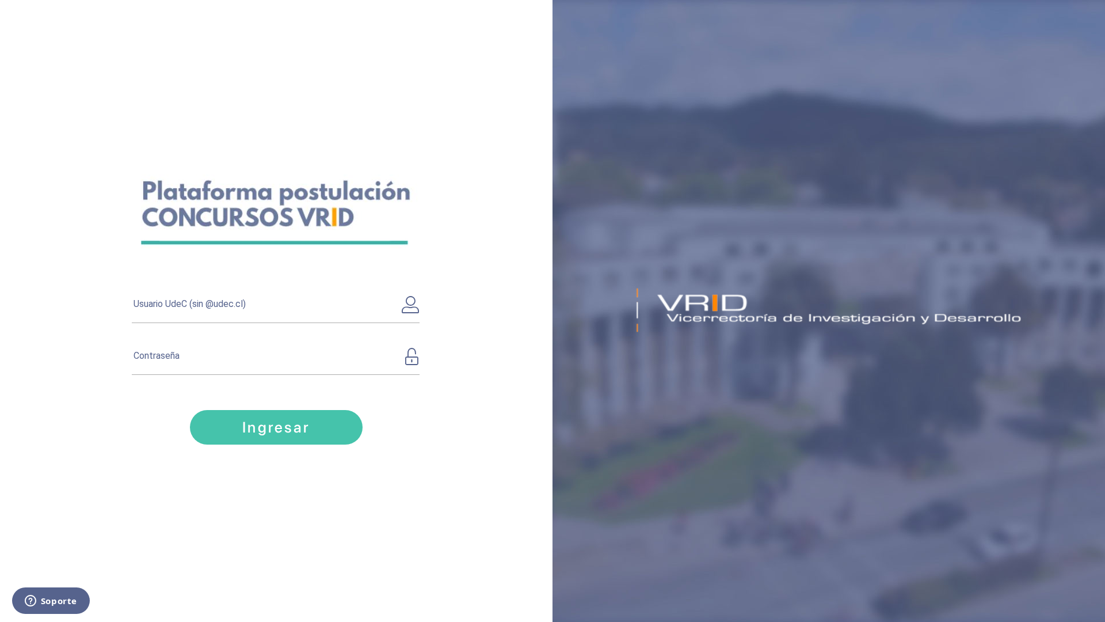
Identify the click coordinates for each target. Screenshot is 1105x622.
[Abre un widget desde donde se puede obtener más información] (51, 601)
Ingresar (276, 427)
